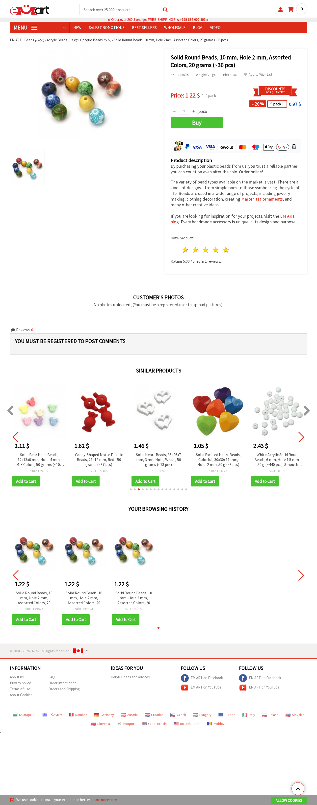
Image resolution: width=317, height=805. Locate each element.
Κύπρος (129, 723)
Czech (181, 715)
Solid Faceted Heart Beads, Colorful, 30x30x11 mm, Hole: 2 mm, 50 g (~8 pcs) (218, 459)
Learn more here (104, 799)
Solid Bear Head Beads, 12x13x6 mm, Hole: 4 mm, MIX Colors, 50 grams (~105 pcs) (39, 460)
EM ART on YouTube (206, 687)
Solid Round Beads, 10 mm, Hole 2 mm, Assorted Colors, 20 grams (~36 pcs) (34, 598)
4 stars (216, 250)
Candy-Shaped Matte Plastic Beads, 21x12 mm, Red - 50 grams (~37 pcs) (99, 459)
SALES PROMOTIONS (107, 27)
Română (81, 715)
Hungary (205, 715)
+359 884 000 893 (193, 20)
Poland (273, 715)
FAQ (52, 677)
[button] (131, 489)
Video (215, 27)
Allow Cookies (289, 800)
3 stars (206, 250)
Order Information (63, 683)
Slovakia (298, 715)
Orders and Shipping (64, 689)
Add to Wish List (260, 74)
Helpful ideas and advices (130, 677)
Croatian (157, 715)
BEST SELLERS (144, 27)
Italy (252, 715)
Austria (132, 715)
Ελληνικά (55, 715)
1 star (186, 250)
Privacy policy (20, 683)
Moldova (220, 723)
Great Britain (157, 723)
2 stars (196, 250)
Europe (230, 715)
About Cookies (21, 694)
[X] (12, 799)
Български (27, 715)
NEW (77, 27)
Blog (198, 27)
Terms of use (20, 689)
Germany (107, 715)
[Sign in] (280, 10)
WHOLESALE (174, 27)
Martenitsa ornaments (262, 199)
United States (190, 723)
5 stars (226, 250)
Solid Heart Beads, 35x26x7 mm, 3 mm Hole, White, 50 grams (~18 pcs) (158, 459)
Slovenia (103, 723)
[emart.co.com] (30, 9)
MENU (21, 27)
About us (17, 677)
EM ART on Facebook (207, 677)
